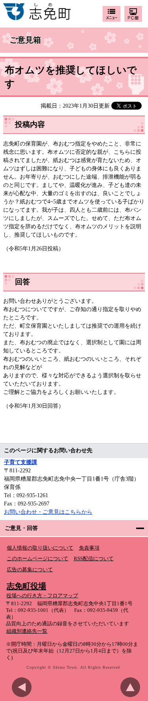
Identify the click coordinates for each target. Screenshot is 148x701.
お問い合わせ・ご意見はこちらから (48, 512)
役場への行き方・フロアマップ (42, 595)
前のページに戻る (24, 687)
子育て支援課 (20, 462)
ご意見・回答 (21, 528)
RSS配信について (94, 558)
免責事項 (89, 548)
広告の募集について (30, 569)
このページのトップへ (132, 687)
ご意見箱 (25, 40)
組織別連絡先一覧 (26, 631)
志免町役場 (26, 586)
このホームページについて (37, 558)
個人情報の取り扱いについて (40, 548)
